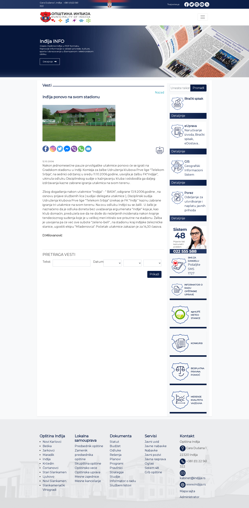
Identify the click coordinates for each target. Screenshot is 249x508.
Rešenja (115, 455)
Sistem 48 (152, 468)
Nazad (159, 92)
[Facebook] (45, 148)
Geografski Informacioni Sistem (193, 170)
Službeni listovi (120, 485)
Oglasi (149, 463)
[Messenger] (67, 148)
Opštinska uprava (87, 472)
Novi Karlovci (52, 441)
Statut (114, 441)
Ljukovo (48, 476)
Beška (47, 446)
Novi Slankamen (54, 481)
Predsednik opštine (89, 446)
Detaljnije (178, 115)
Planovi (115, 459)
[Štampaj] (159, 150)
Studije (115, 476)
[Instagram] (53, 148)
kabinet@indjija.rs (192, 478)
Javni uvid (152, 441)
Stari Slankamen (55, 472)
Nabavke (151, 450)
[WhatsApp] (81, 148)
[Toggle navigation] (203, 17)
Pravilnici (116, 468)
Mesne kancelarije (88, 481)
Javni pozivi (153, 455)
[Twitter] (60, 148)
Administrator (189, 497)
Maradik (48, 455)
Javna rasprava (155, 459)
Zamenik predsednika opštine (84, 455)
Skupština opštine (88, 463)
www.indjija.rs (196, 484)
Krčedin (48, 463)
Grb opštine (153, 472)
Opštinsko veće (86, 468)
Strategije (117, 472)
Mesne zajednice (87, 476)
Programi (116, 463)
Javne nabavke (156, 446)
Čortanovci (50, 468)
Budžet (115, 446)
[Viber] (74, 148)
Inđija (46, 459)
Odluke (115, 450)
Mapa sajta (187, 491)
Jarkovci (49, 450)
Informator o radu (123, 481)
